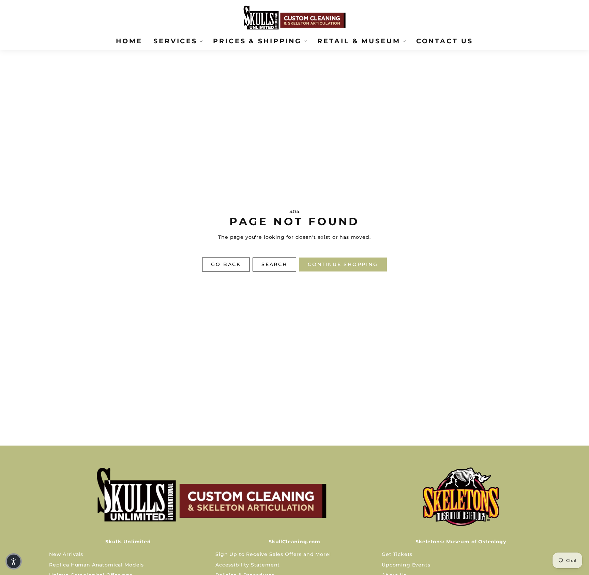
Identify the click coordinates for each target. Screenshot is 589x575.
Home (129, 41)
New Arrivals (66, 554)
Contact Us (444, 41)
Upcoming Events (406, 565)
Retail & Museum (358, 41)
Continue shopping (343, 264)
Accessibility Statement (247, 565)
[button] (13, 561)
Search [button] (274, 264)
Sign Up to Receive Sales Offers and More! (273, 554)
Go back (226, 264)
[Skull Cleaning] (211, 494)
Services (175, 41)
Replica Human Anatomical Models (96, 565)
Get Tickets (397, 554)
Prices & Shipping (257, 41)
